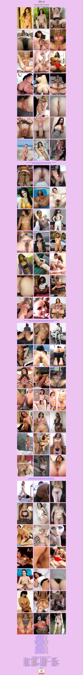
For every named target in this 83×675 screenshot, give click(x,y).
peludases (34, 661)
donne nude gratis (36, 665)
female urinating (56, 663)
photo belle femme (36, 663)
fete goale (26, 660)
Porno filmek (44, 665)
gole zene (26, 662)
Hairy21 (54, 658)
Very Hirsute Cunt (36, 657)
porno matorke (44, 660)
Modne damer (44, 663)
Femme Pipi (55, 662)
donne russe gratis (45, 658)
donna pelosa (44, 662)
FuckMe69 (55, 661)
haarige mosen (27, 665)
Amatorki (54, 665)
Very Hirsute (26, 661)
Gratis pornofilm (55, 660)
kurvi (25, 657)
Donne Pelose (35, 658)
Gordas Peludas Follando (46, 661)
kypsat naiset (44, 664)
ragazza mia (44, 657)
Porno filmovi (26, 664)
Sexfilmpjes (55, 657)
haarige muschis (36, 664)
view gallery (46, 636)
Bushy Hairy (26, 663)
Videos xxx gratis (56, 664)
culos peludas (26, 658)
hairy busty (35, 659)
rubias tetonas (44, 659)
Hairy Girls (34, 662)
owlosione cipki (27, 659)
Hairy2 (54, 659)
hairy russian (35, 660)
